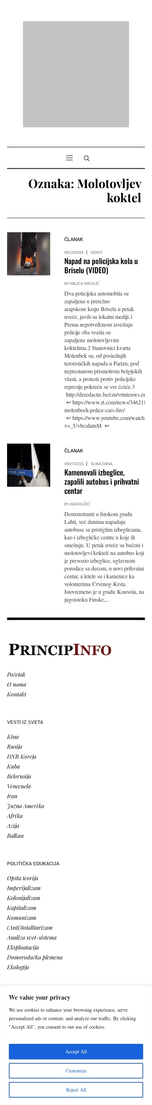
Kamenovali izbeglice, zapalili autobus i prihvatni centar (101, 390)
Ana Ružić (80, 413)
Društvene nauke (27, 948)
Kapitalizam (21, 816)
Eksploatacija (23, 856)
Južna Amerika (25, 714)
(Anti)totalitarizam (30, 836)
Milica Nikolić (84, 193)
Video (96, 161)
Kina (13, 645)
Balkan (15, 744)
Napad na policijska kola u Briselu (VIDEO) (101, 174)
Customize (76, 1070)
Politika (16, 928)
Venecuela (19, 694)
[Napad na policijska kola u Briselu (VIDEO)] (28, 163)
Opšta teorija (22, 786)
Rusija (14, 655)
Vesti (12, 918)
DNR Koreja (21, 665)
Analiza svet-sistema (32, 846)
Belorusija (19, 685)
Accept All (76, 1051)
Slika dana (101, 373)
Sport (14, 977)
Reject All (76, 1089)
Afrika (15, 724)
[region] (76, 1045)
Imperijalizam (24, 796)
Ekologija (18, 875)
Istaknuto (18, 957)
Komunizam (21, 826)
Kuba (13, 675)
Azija (13, 734)
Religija (16, 967)
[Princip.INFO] (76, 28)
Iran (12, 704)
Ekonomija (20, 938)
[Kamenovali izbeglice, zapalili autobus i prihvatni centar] (28, 374)
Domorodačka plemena (35, 866)
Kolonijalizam (23, 806)
